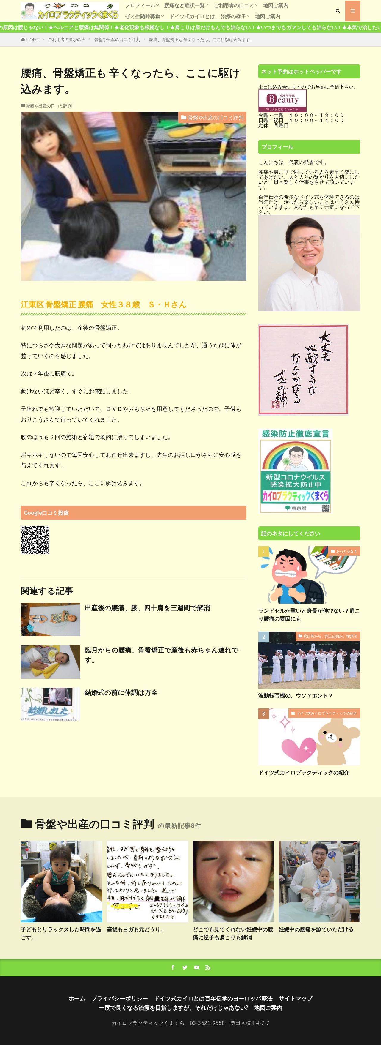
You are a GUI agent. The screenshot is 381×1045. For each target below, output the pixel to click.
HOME (32, 39)
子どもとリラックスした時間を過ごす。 (61, 933)
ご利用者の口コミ (234, 5)
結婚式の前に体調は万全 (121, 692)
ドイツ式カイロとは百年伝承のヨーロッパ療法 (213, 998)
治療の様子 (233, 16)
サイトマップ (296, 998)
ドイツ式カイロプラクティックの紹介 (326, 713)
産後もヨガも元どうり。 (136, 929)
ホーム (76, 998)
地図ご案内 (275, 5)
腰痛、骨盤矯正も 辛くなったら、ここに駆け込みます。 (201, 39)
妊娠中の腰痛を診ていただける (316, 929)
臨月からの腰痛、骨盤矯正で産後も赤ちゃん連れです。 (161, 654)
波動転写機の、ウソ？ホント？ (295, 695)
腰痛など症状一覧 (184, 5)
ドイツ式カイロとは (192, 16)
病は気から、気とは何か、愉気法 (330, 636)
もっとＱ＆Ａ (346, 551)
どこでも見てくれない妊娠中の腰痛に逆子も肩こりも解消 (233, 933)
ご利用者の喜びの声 (66, 39)
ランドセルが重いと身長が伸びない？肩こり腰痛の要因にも (309, 614)
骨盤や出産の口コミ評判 (117, 39)
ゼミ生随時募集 (142, 16)
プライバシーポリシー (119, 998)
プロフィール (140, 5)
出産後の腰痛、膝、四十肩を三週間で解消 (147, 608)
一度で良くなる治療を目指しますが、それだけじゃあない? (173, 1007)
